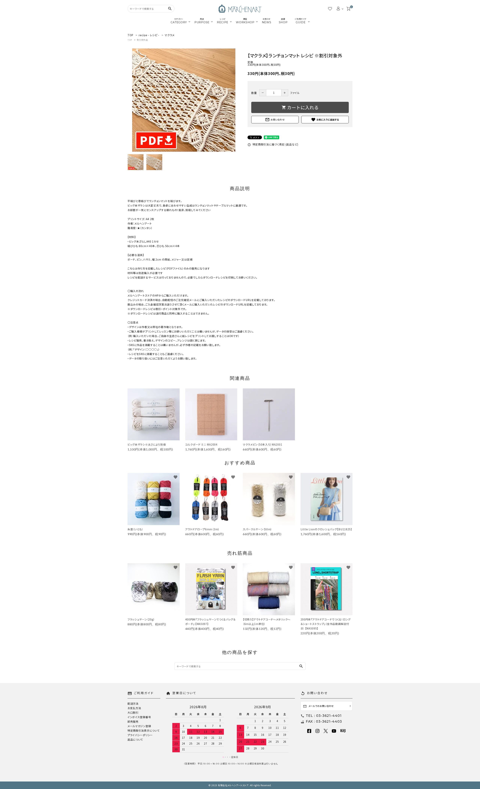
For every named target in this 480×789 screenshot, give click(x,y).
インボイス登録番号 (139, 717)
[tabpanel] (184, 100)
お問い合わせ (275, 119)
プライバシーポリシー (140, 735)
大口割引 (133, 712)
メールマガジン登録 (139, 726)
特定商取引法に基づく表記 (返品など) (273, 144)
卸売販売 (133, 721)
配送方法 (133, 703)
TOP (130, 39)
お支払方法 (134, 708)
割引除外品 (142, 39)
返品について (135, 739)
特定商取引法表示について (144, 730)
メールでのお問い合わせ (318, 706)
